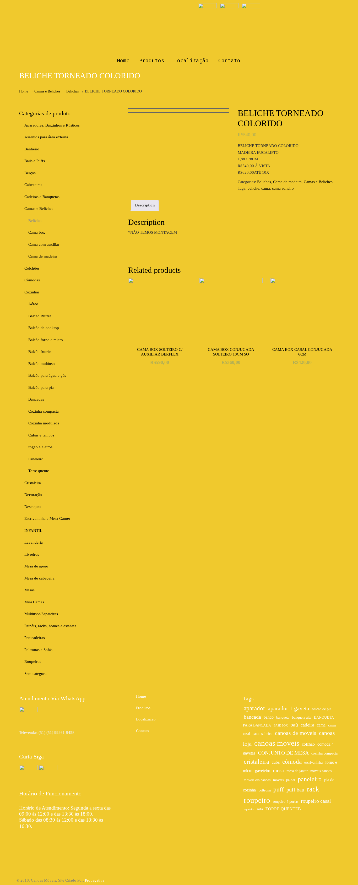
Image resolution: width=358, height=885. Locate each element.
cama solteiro (283, 188)
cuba (276, 762)
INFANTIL (33, 530)
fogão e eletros (40, 447)
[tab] (145, 205)
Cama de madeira (287, 182)
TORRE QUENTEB (283, 809)
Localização (146, 719)
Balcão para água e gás (47, 375)
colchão (308, 744)
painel (290, 780)
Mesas (29, 590)
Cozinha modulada (43, 423)
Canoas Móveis (179, 28)
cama (265, 188)
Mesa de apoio (36, 566)
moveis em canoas (257, 780)
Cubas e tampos (41, 435)
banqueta (282, 717)
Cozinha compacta (43, 411)
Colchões (32, 268)
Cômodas (32, 280)
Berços (30, 173)
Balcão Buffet (39, 316)
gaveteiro (262, 770)
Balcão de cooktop (43, 328)
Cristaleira (32, 483)
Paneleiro (36, 459)
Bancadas (36, 399)
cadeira (307, 725)
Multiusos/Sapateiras (41, 614)
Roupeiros (32, 661)
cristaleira (256, 761)
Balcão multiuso (41, 364)
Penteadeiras (34, 638)
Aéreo (33, 304)
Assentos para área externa (46, 137)
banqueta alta (301, 717)
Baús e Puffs (34, 161)
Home (23, 91)
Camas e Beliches (47, 91)
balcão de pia (321, 709)
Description (145, 205)
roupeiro (257, 800)
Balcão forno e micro (45, 340)
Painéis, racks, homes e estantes (50, 626)
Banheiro (31, 149)
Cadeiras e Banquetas (41, 197)
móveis (278, 780)
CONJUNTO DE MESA (283, 753)
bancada (252, 717)
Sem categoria (35, 673)
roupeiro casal (316, 801)
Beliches (72, 91)
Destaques (32, 507)
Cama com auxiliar (43, 244)
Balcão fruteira (40, 351)
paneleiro (310, 779)
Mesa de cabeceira (39, 578)
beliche (253, 188)
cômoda (292, 761)
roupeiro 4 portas (285, 802)
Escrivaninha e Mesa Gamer (47, 518)
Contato (142, 731)
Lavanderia (33, 542)
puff (278, 789)
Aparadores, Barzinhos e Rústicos (52, 125)
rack (313, 789)
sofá (260, 809)
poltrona (264, 790)
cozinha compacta (324, 753)
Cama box (36, 232)
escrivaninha (313, 762)
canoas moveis (276, 743)
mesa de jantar (297, 771)
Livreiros (31, 554)
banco (269, 717)
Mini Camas (34, 602)
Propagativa (94, 880)
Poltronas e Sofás (38, 650)
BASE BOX (281, 725)
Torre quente (38, 471)
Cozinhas (32, 292)
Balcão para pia (41, 387)
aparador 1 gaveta (288, 708)
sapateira (249, 809)
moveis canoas (321, 771)
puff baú (295, 790)
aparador (254, 708)
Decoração (33, 495)
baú (294, 725)
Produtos (143, 708)
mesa (278, 770)
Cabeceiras (33, 185)
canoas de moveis (295, 733)
